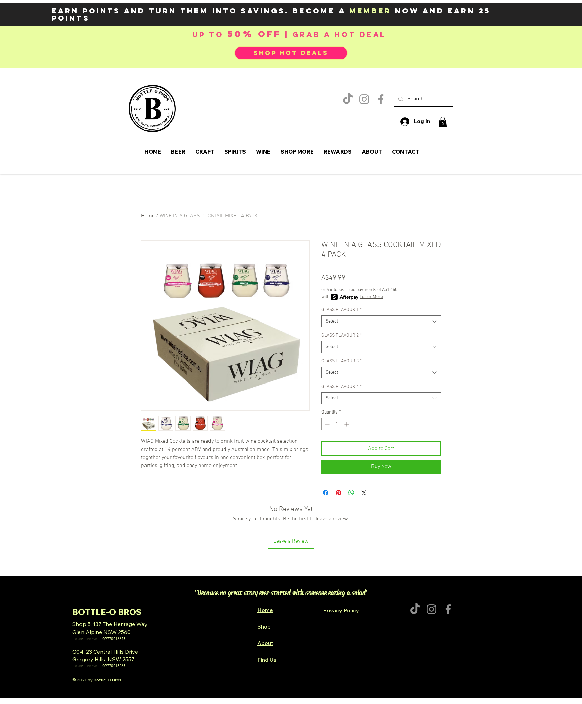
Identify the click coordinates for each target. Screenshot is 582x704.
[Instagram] (364, 99)
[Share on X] (364, 493)
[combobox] (381, 321)
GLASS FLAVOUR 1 (341, 310)
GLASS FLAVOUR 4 (341, 387)
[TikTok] (347, 99)
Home (148, 216)
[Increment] (347, 424)
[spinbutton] (337, 424)
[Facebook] (380, 99)
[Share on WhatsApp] (351, 493)
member (370, 11)
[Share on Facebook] (326, 493)
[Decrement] (326, 424)
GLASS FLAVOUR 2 (341, 335)
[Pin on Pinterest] (338, 493)
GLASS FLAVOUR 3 (341, 361)
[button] (442, 122)
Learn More (371, 297)
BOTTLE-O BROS (106, 612)
